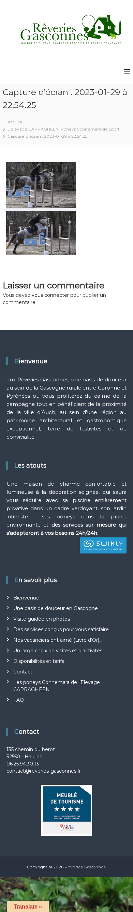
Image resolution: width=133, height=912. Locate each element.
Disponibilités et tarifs (38, 661)
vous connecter (50, 295)
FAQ (18, 700)
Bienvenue (26, 598)
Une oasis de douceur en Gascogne (55, 608)
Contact (22, 672)
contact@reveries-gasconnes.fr (43, 771)
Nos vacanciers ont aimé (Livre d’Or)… (57, 640)
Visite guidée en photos (41, 619)
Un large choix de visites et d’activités (57, 651)
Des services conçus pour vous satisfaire (61, 629)
